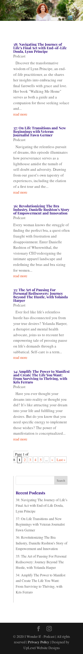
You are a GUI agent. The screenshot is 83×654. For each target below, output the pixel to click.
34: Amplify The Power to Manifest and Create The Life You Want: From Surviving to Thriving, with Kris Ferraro (41, 376)
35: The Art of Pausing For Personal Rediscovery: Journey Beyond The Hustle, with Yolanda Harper (40, 295)
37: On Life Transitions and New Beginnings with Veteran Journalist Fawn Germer (39, 131)
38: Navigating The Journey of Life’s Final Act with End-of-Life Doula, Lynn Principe (40, 48)
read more (20, 114)
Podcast (19, 56)
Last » (61, 459)
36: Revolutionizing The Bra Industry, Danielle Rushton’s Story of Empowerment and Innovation (41, 209)
